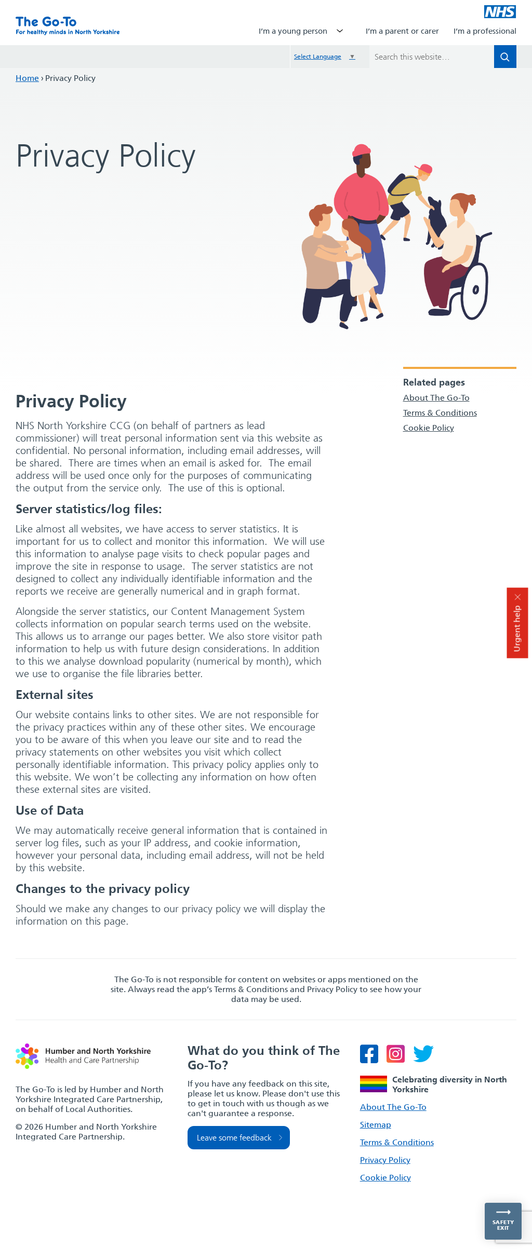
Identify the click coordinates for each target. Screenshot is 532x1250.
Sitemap (375, 1125)
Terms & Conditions (440, 413)
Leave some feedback (234, 1138)
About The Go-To (436, 398)
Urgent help (517, 629)
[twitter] (426, 1059)
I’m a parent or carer (402, 31)
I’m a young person (293, 31)
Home (27, 78)
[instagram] (399, 1059)
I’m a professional (485, 31)
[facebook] (372, 1059)
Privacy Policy (385, 1160)
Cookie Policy (428, 428)
